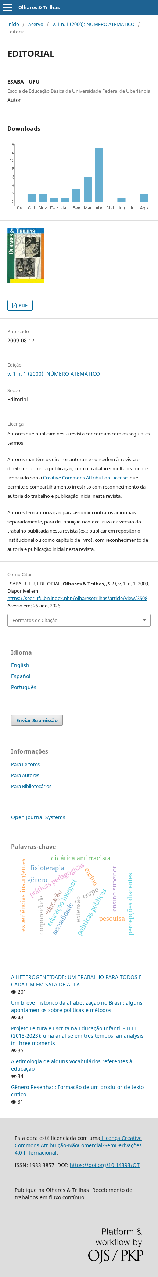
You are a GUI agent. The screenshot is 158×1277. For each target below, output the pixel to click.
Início (13, 24)
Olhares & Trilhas (39, 7)
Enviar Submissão (37, 720)
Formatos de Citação (35, 620)
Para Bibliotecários (31, 786)
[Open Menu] (7, 7)
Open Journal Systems (38, 817)
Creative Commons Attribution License (85, 477)
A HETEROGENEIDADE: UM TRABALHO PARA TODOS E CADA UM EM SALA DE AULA (76, 981)
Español (20, 676)
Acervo (35, 24)
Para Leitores (25, 764)
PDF (23, 305)
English (20, 665)
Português (23, 687)
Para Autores (25, 775)
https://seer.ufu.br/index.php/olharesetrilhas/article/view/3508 (77, 598)
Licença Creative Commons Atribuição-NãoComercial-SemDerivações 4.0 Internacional (78, 1145)
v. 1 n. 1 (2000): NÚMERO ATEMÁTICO (93, 24)
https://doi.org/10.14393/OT (105, 1165)
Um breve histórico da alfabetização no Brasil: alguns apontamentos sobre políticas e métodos (77, 1006)
